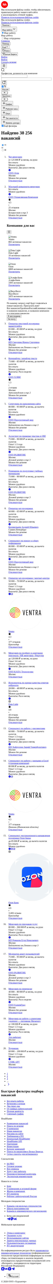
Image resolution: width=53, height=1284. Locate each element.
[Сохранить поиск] (4, 83)
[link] (6, 50)
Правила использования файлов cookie (20, 22)
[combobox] (14, 76)
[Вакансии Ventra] (29, 613)
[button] (4, 57)
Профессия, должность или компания (19, 73)
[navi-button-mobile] (4, 66)
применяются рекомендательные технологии (24, 1251)
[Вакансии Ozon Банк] (29, 877)
